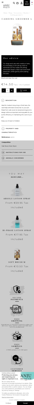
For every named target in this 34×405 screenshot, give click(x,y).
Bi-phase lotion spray (17, 230)
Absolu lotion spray (17, 199)
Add (25, 90)
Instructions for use (16, 152)
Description (11, 100)
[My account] (21, 3)
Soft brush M (17, 262)
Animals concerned (15, 158)
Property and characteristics (10, 130)
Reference (6, 137)
